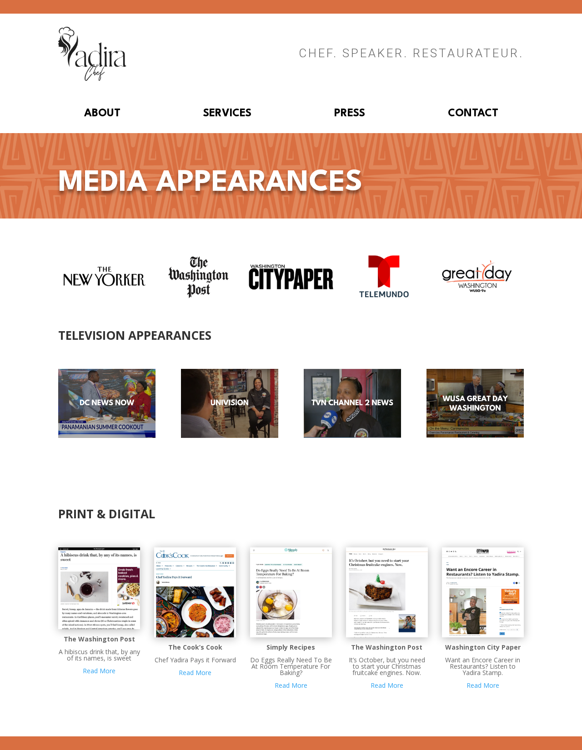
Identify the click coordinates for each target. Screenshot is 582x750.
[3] (384, 297)
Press (349, 114)
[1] (291, 297)
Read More (99, 670)
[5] (477, 297)
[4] (104, 297)
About (102, 114)
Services (227, 114)
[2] (198, 297)
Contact (473, 114)
